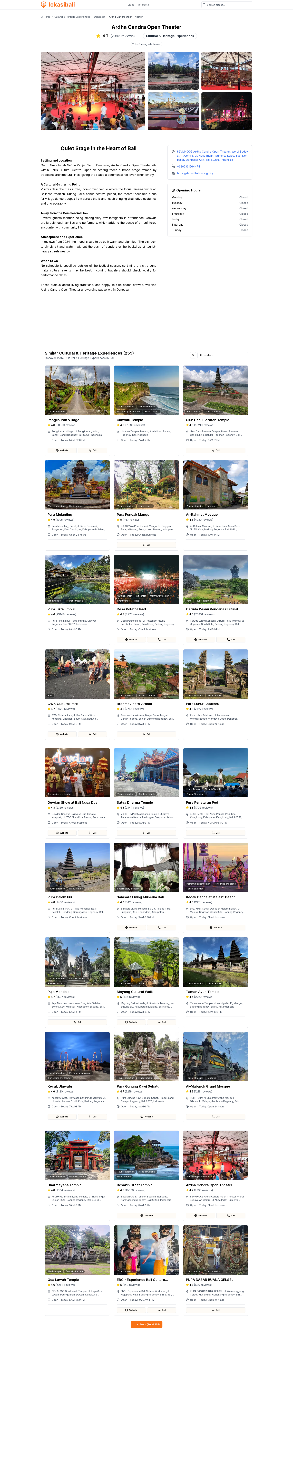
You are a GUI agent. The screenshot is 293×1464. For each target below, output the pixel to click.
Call (94, 450)
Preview (79, 426)
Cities (131, 4)
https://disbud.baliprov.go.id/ (195, 173)
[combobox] (222, 355)
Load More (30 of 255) (146, 1324)
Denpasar (99, 16)
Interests (143, 4)
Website (64, 450)
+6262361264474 (188, 166)
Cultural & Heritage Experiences (72, 16)
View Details (79, 435)
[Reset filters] (193, 355)
